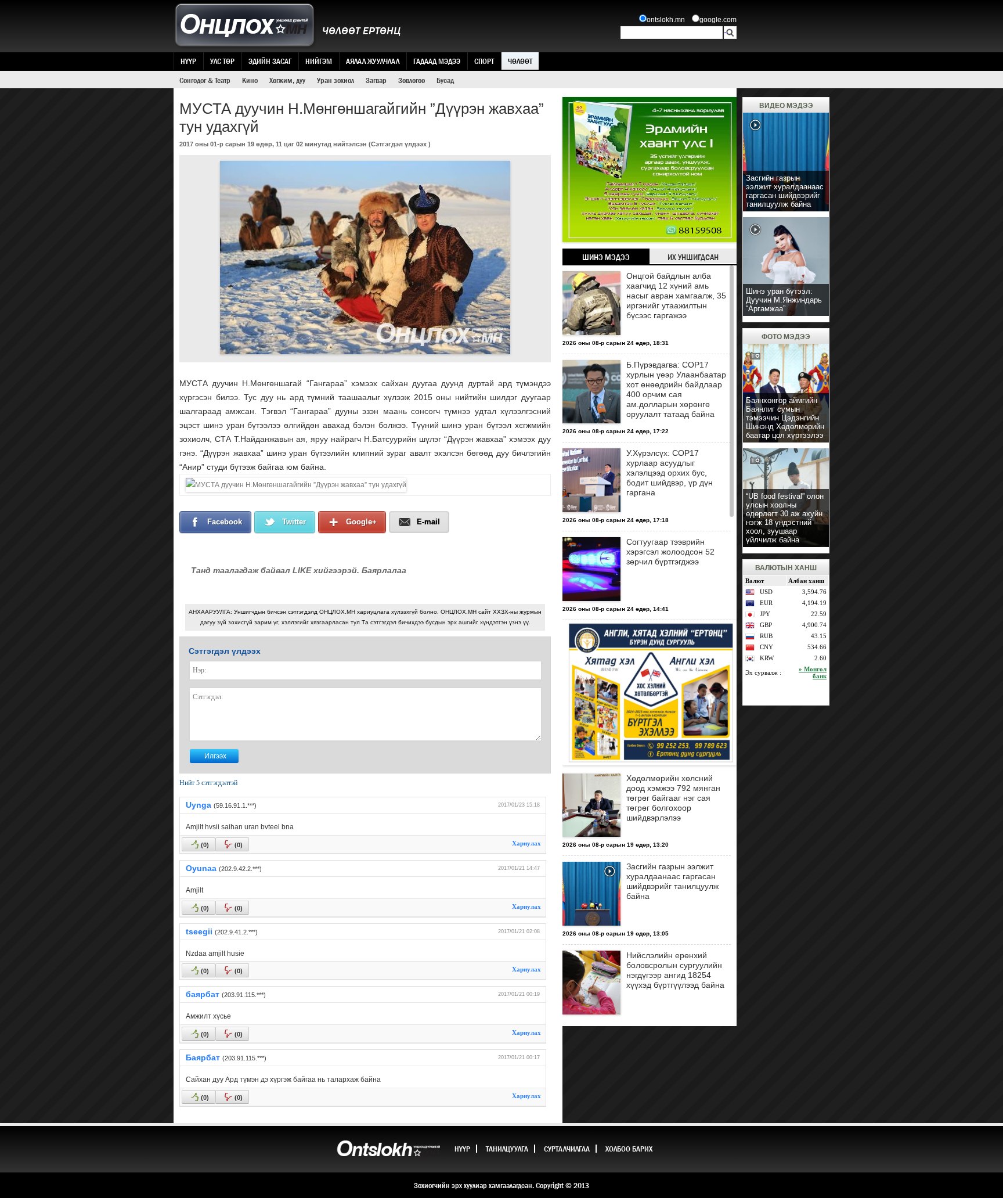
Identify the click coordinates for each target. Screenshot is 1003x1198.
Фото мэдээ (786, 337)
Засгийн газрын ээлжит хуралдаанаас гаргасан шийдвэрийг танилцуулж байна (672, 881)
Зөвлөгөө (411, 80)
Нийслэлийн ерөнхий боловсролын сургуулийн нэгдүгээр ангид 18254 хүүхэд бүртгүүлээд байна (675, 970)
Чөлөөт (520, 61)
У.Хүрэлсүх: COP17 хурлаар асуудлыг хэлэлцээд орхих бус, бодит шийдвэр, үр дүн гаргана (669, 472)
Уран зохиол (335, 80)
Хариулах (526, 843)
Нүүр (188, 61)
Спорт (484, 61)
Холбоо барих (628, 1148)
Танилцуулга (507, 1148)
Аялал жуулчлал (372, 61)
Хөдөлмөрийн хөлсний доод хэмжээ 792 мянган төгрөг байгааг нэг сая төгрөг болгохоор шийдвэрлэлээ (673, 798)
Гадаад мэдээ (436, 61)
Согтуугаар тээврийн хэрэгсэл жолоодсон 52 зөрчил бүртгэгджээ (670, 551)
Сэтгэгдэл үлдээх (399, 144)
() (205, 844)
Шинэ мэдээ (606, 257)
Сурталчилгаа (567, 1148)
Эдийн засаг (269, 61)
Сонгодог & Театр (204, 80)
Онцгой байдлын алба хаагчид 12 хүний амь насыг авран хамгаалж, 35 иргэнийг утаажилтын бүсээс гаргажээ (676, 295)
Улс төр (222, 61)
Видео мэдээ (786, 106)
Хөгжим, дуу (287, 80)
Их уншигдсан (693, 257)
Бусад (445, 80)
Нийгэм (318, 61)
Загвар (376, 80)
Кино (250, 80)
